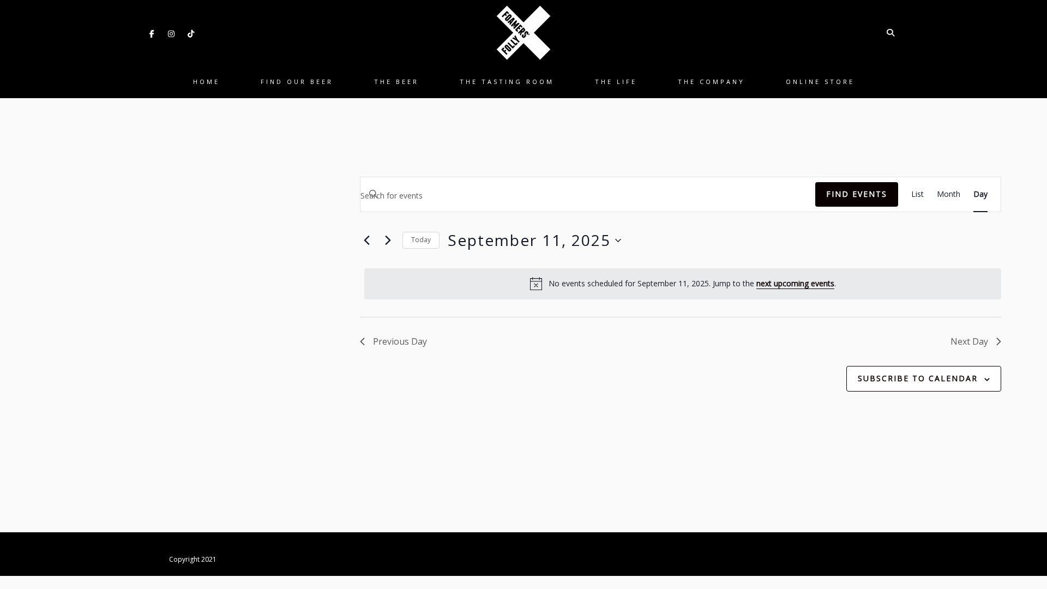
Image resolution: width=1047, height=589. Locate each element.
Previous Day (400, 341)
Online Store (820, 81)
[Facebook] (151, 34)
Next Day (969, 341)
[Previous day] (366, 240)
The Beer (396, 81)
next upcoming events (795, 283)
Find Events (856, 194)
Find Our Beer (297, 81)
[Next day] (387, 240)
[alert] (682, 283)
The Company (711, 81)
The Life (616, 81)
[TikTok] (191, 34)
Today (421, 239)
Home (206, 81)
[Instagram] (171, 34)
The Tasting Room (507, 81)
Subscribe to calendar (918, 378)
